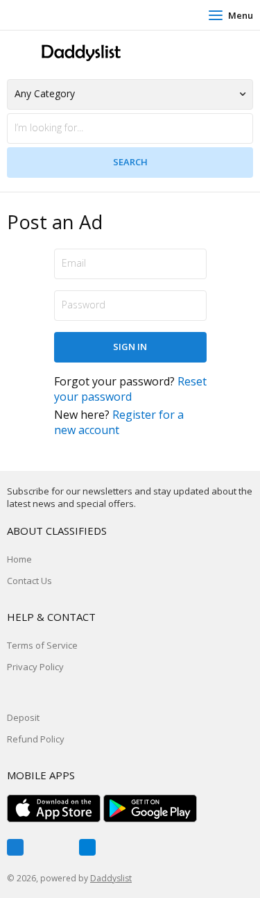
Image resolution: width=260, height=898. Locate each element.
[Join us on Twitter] (51, 847)
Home (19, 559)
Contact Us (29, 580)
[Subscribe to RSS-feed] (87, 847)
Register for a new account (119, 422)
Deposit (23, 717)
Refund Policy (35, 739)
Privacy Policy (35, 666)
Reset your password (130, 389)
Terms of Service (42, 645)
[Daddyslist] (80, 53)
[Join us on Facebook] (15, 847)
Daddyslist (111, 878)
